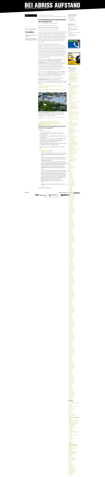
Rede (71, 454)
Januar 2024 (71, 208)
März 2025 (71, 191)
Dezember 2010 (72, 392)
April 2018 (71, 289)
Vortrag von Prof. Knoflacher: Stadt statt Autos (48, 121)
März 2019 (71, 276)
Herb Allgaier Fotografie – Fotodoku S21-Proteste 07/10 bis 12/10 (73, 125)
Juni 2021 (70, 244)
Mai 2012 (70, 372)
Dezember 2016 (72, 307)
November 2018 (72, 280)
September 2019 (72, 269)
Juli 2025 (70, 187)
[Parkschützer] (54, 195)
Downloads (30, 1)
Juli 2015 (70, 327)
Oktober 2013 (71, 352)
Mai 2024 (70, 203)
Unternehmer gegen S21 (73, 159)
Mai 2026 (70, 175)
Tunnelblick (71, 155)
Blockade (71, 413)
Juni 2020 (70, 258)
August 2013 (71, 354)
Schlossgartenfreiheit (72, 142)
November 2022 (72, 224)
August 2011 (71, 382)
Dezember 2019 (72, 265)
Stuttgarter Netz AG (72, 153)
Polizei (70, 449)
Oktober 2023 (71, 211)
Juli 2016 (70, 313)
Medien (71, 443)
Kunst (53, 1)
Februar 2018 (71, 291)
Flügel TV (70, 121)
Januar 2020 (71, 264)
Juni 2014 (70, 342)
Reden (41, 1)
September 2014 (72, 339)
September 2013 (72, 353)
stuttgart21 (70, 461)
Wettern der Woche (73, 471)
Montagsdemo (73, 445)
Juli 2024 (70, 201)
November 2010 (72, 393)
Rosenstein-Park (72, 139)
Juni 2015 (70, 328)
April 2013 (71, 359)
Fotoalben (49, 1)
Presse (44, 1)
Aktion (70, 405)
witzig (70, 475)
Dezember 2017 (72, 293)
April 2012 (71, 373)
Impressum (27, 192)
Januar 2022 (71, 236)
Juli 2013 (70, 355)
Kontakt (61, 1)
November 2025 (72, 182)
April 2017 (71, 303)
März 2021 (71, 248)
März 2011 (71, 388)
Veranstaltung (71, 464)
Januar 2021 (71, 250)
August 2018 (71, 284)
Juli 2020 (70, 257)
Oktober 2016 (71, 310)
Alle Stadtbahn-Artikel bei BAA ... (74, 50)
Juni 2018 (70, 286)
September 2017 (72, 297)
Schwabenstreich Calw (73, 145)
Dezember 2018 (72, 279)
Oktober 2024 (71, 197)
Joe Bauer (70, 438)
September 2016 (72, 311)
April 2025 (71, 190)
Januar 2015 (71, 334)
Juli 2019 (70, 271)
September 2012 (72, 367)
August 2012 (71, 368)
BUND (70, 416)
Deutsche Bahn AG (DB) (73, 420)
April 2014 (71, 345)
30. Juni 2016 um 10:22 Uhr (46, 151)
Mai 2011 (70, 386)
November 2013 (72, 351)
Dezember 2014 (72, 335)
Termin (70, 462)
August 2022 (71, 228)
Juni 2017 (70, 300)
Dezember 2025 (72, 181)
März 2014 (71, 346)
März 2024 (71, 205)
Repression (70, 455)
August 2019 (71, 270)
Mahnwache (71, 442)
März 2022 (71, 234)
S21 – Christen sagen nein (73, 141)
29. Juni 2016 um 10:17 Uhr (45, 131)
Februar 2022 (71, 235)
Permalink (40, 118)
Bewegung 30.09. (72, 94)
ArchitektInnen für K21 (73, 90)
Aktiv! (26, 1)
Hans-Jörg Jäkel (71, 437)
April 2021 (71, 246)
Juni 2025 (70, 188)
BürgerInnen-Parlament (73, 108)
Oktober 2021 (71, 239)
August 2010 (71, 396)
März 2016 (71, 318)
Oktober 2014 (71, 338)
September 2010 (72, 395)
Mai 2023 (70, 217)
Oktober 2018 (71, 282)
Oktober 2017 (71, 296)
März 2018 (71, 290)
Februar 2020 (71, 263)
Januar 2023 (71, 222)
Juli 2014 (70, 341)
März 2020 (71, 262)
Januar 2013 (71, 362)
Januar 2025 (71, 194)
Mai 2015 (70, 330)
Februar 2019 (71, 277)
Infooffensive (71, 127)
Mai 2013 (70, 358)
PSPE (48, 117)
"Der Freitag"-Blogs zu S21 (74, 85)
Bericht (71, 410)
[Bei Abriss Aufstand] (52, 5)
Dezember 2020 (72, 251)
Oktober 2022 (71, 225)
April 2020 (71, 260)
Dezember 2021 (72, 237)
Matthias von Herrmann (54, 23)
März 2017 (71, 304)
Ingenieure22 (71, 128)
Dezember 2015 (72, 321)
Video (70, 465)
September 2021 (72, 241)
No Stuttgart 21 (71, 133)
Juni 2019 (70, 272)
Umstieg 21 (71, 156)
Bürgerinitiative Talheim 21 (73, 107)
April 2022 (71, 232)
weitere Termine (27, 26)
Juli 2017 (70, 299)
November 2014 (72, 337)
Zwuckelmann (71, 161)
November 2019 (72, 266)
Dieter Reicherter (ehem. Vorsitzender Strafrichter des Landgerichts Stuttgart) (73, 424)
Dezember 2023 (72, 209)
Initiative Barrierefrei (72, 129)
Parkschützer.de (72, 135)
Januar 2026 (71, 180)
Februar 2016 (71, 319)
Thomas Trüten (71, 154)
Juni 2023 (70, 216)
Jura (34, 1)
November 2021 (72, 238)
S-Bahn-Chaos (71, 140)
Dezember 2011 (71, 378)
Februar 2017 (71, 305)
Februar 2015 (71, 333)
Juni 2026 (70, 174)
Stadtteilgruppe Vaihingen (73, 148)
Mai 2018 (70, 287)
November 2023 (72, 210)
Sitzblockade (72, 458)
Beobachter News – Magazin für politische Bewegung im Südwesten (73, 92)
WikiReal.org (71, 160)
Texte (38, 1)
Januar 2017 (71, 306)
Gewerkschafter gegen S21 (74, 122)
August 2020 (71, 256)
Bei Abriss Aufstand (29, 10)
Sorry (77, 69)
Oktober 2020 (71, 253)
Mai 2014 (70, 344)
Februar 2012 (71, 375)
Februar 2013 (71, 361)
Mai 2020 (70, 259)
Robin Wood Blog (72, 138)
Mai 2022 (70, 231)
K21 (69, 441)
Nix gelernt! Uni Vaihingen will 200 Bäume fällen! (73, 80)
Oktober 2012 (71, 366)
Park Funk (71, 134)
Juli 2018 (70, 285)
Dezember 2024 (72, 195)
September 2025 (72, 184)
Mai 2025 (70, 189)
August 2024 (71, 200)
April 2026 (71, 176)
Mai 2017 (70, 301)
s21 (70, 456)
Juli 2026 (70, 173)
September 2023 (72, 212)
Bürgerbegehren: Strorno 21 (74, 106)
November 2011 (71, 379)
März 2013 (71, 360)
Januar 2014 (71, 348)
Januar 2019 (71, 278)
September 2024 (72, 198)
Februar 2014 (71, 347)
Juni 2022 (70, 230)
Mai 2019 (70, 273)
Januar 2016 (71, 320)
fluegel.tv (70, 429)
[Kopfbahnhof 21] (41, 195)
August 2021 (71, 242)
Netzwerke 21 (71, 132)
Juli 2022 (70, 229)
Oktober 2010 (71, 394)
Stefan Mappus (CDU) (72, 459)
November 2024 (72, 196)
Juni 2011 (70, 385)
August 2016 (71, 312)
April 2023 (71, 218)
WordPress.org (71, 168)
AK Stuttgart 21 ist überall (73, 86)
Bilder (70, 412)
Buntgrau (70, 100)
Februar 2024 (71, 207)
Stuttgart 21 (71, 460)
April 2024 (71, 204)
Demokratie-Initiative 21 (73, 111)
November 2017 (72, 294)
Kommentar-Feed (72, 167)
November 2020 (72, 252)
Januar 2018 (71, 292)
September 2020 (72, 255)
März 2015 (71, 332)
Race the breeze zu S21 (73, 136)
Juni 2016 (70, 314)
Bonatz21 (70, 97)
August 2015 (71, 326)
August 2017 (71, 298)
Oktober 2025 (71, 183)
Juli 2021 (70, 243)
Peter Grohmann (73, 448)
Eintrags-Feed (71, 166)
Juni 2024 (70, 202)
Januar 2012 (71, 376)
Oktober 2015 (71, 324)
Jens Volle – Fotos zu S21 (73, 131)
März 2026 (71, 177)
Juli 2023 (70, 215)
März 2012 (71, 374)
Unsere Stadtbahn (72, 158)
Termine (57, 1)
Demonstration (74, 418)
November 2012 (72, 365)
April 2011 (70, 387)
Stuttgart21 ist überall (73, 152)
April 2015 (71, 331)
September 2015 (72, 325)
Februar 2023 (71, 221)
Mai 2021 (70, 245)
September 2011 (72, 381)
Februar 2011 (71, 389)
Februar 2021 (71, 249)
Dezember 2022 (72, 223)
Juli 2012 (70, 369)
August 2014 (71, 340)
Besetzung (70, 411)
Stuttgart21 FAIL (72, 149)
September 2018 (72, 283)
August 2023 (71, 214)
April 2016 (71, 317)
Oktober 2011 (71, 380)
